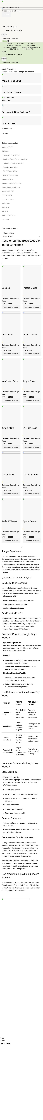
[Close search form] (2, 2)
